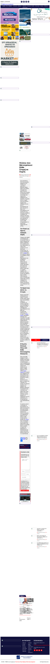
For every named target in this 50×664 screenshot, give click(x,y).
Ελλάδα (32, 6)
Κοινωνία (15, 6)
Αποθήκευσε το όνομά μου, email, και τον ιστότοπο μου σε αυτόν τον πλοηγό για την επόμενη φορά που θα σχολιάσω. (25, 484)
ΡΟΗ (36, 340)
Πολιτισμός (37, 6)
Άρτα (29, 651)
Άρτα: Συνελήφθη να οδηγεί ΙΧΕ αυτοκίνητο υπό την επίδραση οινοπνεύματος (27, 610)
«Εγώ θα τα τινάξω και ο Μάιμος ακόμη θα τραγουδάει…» (30, 610)
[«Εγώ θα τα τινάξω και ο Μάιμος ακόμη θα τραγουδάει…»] (30, 602)
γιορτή (21, 446)
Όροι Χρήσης (23, 661)
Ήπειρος (19, 6)
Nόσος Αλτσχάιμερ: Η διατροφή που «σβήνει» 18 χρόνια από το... (42, 536)
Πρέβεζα (10, 6)
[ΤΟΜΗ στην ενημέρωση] (7, 4)
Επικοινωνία (25, 7)
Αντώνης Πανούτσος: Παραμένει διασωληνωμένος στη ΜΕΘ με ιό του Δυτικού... (43, 343)
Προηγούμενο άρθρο (22, 620)
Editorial (46, 6)
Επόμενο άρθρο (29, 618)
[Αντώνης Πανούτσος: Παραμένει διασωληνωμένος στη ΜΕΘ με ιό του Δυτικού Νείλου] (33, 343)
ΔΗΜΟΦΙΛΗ (45, 340)
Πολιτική (29, 6)
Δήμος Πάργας (29, 645)
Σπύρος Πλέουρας (25, 174)
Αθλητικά (24, 6)
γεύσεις (25, 445)
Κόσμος (41, 6)
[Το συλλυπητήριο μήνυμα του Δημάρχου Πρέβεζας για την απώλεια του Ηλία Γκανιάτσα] (33, 543)
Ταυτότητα (17, 661)
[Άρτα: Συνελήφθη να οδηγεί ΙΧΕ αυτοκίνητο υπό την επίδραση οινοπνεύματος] (26, 602)
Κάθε (24, 446)
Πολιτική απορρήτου (30, 661)
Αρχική (3, 6)
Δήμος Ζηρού (30, 646)
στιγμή (27, 447)
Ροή (7, 6)
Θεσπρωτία (30, 652)
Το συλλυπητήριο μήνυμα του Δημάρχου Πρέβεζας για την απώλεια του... (42, 544)
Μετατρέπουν (23, 447)
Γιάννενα (29, 649)
